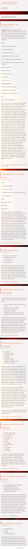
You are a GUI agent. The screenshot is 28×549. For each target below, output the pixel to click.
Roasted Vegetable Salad (12, 25)
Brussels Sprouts (15, 168)
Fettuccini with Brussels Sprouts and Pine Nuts (14, 499)
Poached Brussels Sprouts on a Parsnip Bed (13, 359)
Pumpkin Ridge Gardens (9, 2)
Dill (5, 169)
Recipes (6, 168)
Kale (19, 249)
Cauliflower (24, 168)
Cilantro (3, 169)
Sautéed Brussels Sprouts (11, 258)
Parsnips (20, 432)
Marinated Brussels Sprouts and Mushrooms (12, 443)
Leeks (22, 249)
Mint (8, 169)
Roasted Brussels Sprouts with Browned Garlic (11, 302)
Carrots (19, 168)
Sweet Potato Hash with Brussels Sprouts (13, 180)
